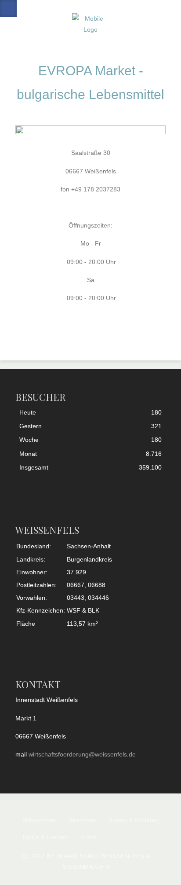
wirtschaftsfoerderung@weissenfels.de (82, 754)
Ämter (88, 837)
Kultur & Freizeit (45, 837)
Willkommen (40, 819)
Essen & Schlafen (134, 819)
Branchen (83, 819)
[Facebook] (8, 8)
